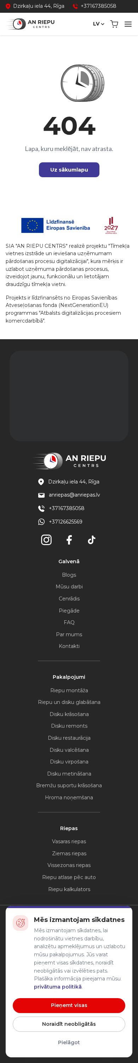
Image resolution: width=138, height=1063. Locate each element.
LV (96, 24)
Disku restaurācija (69, 738)
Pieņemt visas (69, 1005)
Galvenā (69, 561)
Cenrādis (69, 598)
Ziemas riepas (69, 853)
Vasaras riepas (69, 841)
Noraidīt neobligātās (69, 1024)
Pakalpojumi (69, 677)
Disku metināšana (69, 774)
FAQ (69, 622)
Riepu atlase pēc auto (69, 877)
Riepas (69, 828)
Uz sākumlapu (69, 170)
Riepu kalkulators (69, 889)
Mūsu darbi (69, 586)
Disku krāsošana (69, 714)
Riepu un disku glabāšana (69, 702)
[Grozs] (114, 24)
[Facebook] (69, 540)
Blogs (69, 575)
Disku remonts (69, 726)
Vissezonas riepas (69, 865)
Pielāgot (69, 1042)
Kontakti (69, 646)
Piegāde (69, 611)
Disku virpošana (69, 762)
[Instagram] (46, 540)
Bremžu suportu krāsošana (69, 785)
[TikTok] (91, 540)
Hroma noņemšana (69, 797)
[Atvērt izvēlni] (128, 24)
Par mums (69, 634)
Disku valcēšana (69, 750)
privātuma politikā (58, 987)
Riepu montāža (69, 690)
